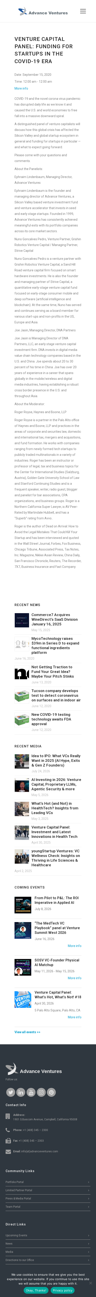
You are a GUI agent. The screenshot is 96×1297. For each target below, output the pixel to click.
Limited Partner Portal (19, 1190)
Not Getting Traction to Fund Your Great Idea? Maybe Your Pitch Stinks (52, 672)
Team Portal (13, 1206)
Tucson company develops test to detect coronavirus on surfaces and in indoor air (56, 695)
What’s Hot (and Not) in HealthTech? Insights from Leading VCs (54, 808)
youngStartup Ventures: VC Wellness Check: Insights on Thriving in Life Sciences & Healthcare (55, 858)
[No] (90, 1283)
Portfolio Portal (15, 1182)
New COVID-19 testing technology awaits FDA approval (51, 719)
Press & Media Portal (18, 1198)
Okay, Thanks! (36, 1290)
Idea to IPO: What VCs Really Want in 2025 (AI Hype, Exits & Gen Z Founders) (55, 760)
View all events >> (27, 1032)
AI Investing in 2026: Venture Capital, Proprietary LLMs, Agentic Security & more (56, 784)
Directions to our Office (20, 1260)
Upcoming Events (16, 1235)
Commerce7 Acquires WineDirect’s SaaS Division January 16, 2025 (54, 619)
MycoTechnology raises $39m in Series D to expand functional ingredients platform (55, 645)
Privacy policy (63, 1290)
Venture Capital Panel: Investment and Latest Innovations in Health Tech (54, 832)
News (9, 1243)
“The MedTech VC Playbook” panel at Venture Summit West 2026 (57, 928)
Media (9, 1251)
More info (21, 88)
